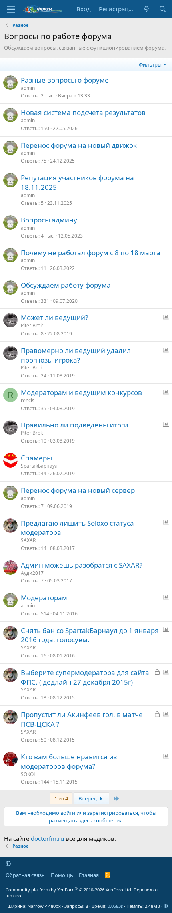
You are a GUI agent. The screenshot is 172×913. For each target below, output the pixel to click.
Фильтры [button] (150, 64)
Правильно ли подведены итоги (74, 424)
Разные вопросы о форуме (65, 80)
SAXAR (28, 540)
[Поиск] (162, 9)
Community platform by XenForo (69, 890)
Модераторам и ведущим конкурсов (81, 392)
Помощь (62, 875)
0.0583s (115, 906)
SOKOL (28, 774)
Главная (89, 875)
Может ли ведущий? (54, 317)
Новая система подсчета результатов (83, 112)
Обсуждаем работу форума (66, 285)
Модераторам (44, 597)
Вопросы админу (49, 219)
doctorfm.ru (47, 838)
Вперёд (88, 798)
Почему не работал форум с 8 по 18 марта (90, 252)
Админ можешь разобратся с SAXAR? (81, 565)
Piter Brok (32, 325)
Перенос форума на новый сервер (78, 490)
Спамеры (36, 457)
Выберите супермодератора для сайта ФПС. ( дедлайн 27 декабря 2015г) (85, 677)
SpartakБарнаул (39, 465)
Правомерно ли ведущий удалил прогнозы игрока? (76, 355)
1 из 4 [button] (61, 798)
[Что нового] (146, 9)
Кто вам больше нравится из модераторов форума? (69, 761)
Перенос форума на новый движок (79, 145)
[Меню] (11, 9)
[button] (8, 863)
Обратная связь (25, 875)
